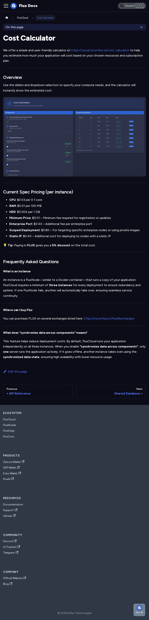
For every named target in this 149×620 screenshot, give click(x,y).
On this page (14, 27)
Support (8, 510)
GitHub (7, 516)
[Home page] (6, 18)
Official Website (13, 578)
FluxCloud (9, 419)
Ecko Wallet (10, 473)
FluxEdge (8, 430)
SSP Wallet (9, 467)
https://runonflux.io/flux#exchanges (109, 318)
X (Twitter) (9, 547)
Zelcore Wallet (12, 462)
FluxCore (8, 436)
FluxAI (6, 479)
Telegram (9, 552)
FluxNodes (9, 425)
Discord (8, 541)
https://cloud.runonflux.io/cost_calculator (100, 50)
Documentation (13, 504)
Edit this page (17, 371)
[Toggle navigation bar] (6, 6)
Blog (6, 584)
